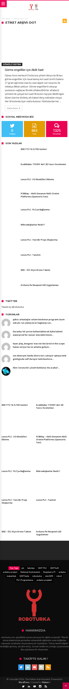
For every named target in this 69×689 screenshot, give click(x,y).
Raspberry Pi (49, 572)
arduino (62, 572)
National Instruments (30, 572)
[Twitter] (21, 667)
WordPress (24, 682)
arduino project (10, 572)
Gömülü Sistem (12, 64)
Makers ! (46, 682)
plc (23, 568)
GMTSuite (24, 576)
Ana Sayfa (6, 19)
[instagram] (41, 667)
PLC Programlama (25, 580)
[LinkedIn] (28, 667)
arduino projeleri (44, 580)
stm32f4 (49, 576)
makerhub (11, 576)
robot (59, 576)
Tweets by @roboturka (13, 306)
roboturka (37, 576)
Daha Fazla (12, 108)
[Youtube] (34, 667)
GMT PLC (42, 568)
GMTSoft (54, 568)
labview (31, 568)
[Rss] (48, 667)
